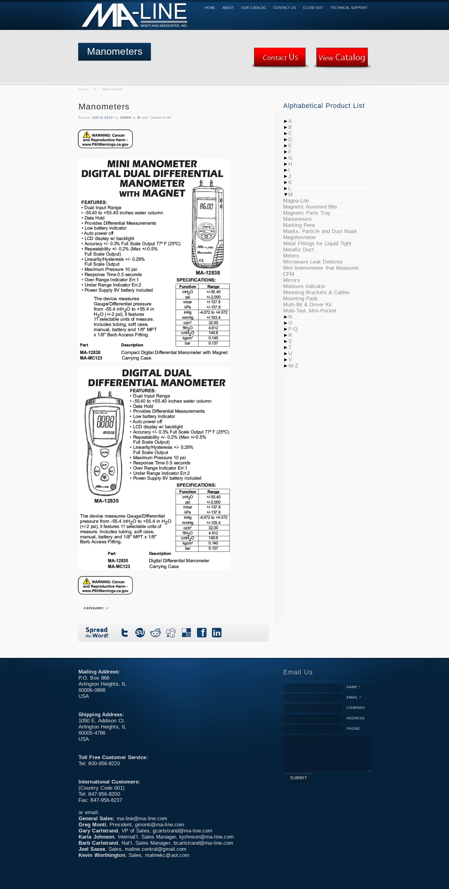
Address (356, 718)
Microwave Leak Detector (313, 262)
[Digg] (171, 632)
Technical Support (348, 7)
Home (210, 7)
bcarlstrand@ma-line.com (203, 843)
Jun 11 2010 (102, 117)
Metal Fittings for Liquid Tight (317, 243)
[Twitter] (125, 632)
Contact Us (284, 7)
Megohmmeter (299, 237)
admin (125, 117)
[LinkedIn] (216, 632)
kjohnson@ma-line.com (206, 837)
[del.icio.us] (186, 632)
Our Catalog (253, 7)
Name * (353, 687)
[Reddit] (155, 632)
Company (356, 708)
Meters (291, 256)
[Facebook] (201, 632)
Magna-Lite (296, 201)
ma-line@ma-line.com (142, 818)
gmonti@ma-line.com (159, 825)
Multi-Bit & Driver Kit (307, 305)
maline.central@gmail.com (155, 849)
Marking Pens (299, 225)
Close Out (313, 7)
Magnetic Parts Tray (306, 213)
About (228, 7)
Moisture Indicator (304, 286)
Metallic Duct (298, 250)
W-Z (293, 366)
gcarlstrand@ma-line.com (182, 831)
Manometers (104, 106)
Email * (354, 697)
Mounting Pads (300, 298)
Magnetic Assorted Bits (310, 207)
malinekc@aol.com (167, 855)
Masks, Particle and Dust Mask (320, 231)
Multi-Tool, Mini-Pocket (309, 311)
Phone (353, 728)
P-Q (293, 329)
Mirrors (291, 280)
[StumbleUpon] (140, 632)
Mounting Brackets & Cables (316, 292)
